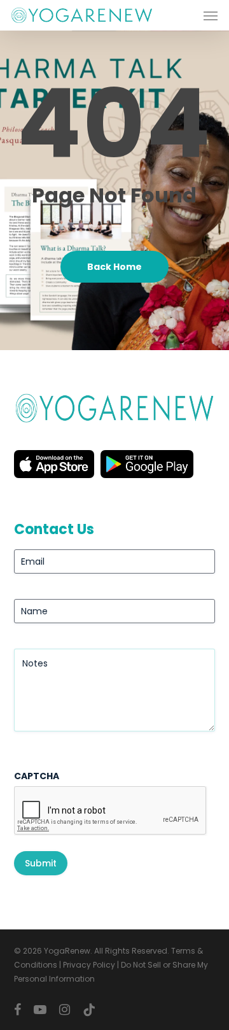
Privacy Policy (89, 964)
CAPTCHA (36, 776)
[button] (211, 15)
